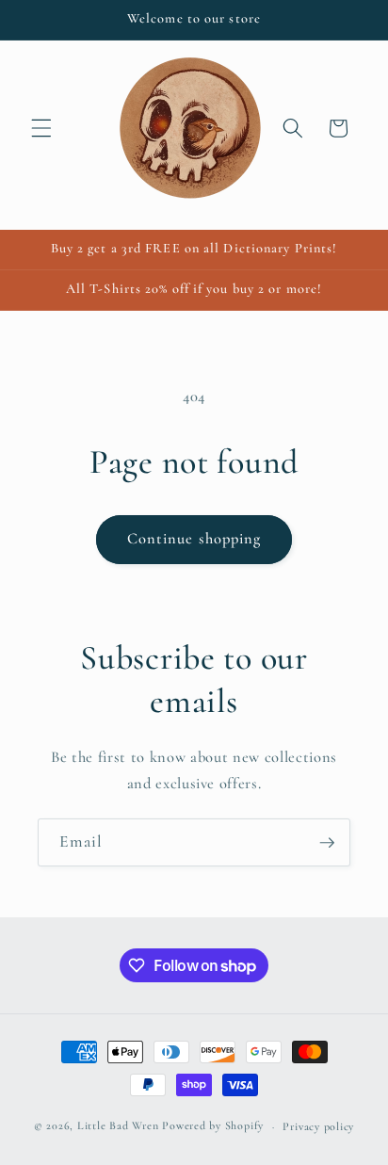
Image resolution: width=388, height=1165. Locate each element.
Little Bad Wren (118, 1126)
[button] (41, 128)
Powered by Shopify (213, 1126)
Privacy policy (318, 1126)
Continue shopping (194, 538)
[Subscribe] (326, 842)
